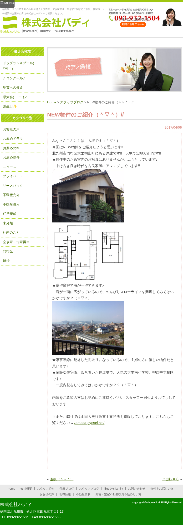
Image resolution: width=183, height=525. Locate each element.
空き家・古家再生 (16, 242)
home (11, 488)
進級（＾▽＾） (61, 479)
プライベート (13, 176)
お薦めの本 (11, 148)
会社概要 (26, 488)
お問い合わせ (136, 488)
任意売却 (9, 214)
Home (51, 102)
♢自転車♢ (170, 479)
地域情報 (65, 494)
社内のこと (11, 232)
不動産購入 (11, 204)
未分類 (8, 223)
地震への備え (13, 87)
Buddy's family (113, 488)
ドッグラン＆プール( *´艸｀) (18, 66)
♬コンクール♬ (14, 78)
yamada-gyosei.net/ (89, 423)
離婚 (6, 261)
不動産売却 (11, 195)
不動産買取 (83, 494)
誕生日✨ (10, 106)
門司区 (8, 251)
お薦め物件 (11, 157)
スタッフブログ (71, 102)
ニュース (9, 167)
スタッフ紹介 (45, 488)
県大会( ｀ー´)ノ (15, 97)
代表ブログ (67, 488)
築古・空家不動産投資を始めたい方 (118, 494)
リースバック (13, 186)
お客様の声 (11, 129)
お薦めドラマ (13, 138)
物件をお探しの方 (162, 488)
